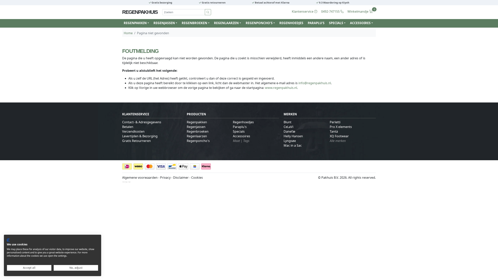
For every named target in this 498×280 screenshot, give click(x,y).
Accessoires (241, 136)
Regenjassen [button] (164, 23)
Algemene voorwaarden (140, 177)
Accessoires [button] (360, 23)
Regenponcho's (198, 141)
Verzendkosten (133, 131)
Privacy (165, 177)
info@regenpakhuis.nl (314, 83)
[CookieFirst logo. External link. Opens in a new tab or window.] (8, 240)
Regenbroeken (198, 131)
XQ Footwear (339, 136)
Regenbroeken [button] (194, 23)
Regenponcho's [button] (259, 23)
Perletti (335, 122)
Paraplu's (316, 23)
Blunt (287, 122)
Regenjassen (196, 127)
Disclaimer (181, 177)
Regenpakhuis (140, 12)
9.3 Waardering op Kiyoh (333, 2)
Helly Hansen (293, 136)
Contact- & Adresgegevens (141, 122)
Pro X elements (341, 127)
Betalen (127, 127)
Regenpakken (197, 122)
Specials (239, 131)
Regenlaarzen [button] (226, 23)
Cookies (197, 177)
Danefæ (289, 131)
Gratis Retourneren (136, 141)
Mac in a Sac (293, 145)
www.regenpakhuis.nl (281, 88)
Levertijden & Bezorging (140, 136)
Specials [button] (336, 23)
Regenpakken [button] (135, 23)
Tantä (334, 131)
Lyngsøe (290, 141)
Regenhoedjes (291, 23)
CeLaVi (288, 127)
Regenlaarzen (197, 136)
